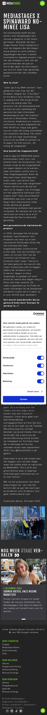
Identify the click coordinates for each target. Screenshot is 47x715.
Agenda (6, 689)
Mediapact (7, 708)
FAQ (4, 654)
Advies (5, 663)
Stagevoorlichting (11, 666)
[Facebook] (21, 710)
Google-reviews (29, 632)
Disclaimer (29, 705)
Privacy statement (12, 705)
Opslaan (23, 399)
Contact (19, 708)
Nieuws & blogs (10, 673)
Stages (6, 644)
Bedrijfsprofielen (11, 647)
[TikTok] (16, 710)
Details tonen (33, 391)
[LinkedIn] (12, 710)
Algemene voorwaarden (14, 702)
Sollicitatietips (9, 650)
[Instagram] (7, 710)
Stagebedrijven (10, 686)
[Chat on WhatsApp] (43, 712)
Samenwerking (10, 669)
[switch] (40, 366)
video (7, 285)
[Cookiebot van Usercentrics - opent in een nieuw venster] (33, 314)
